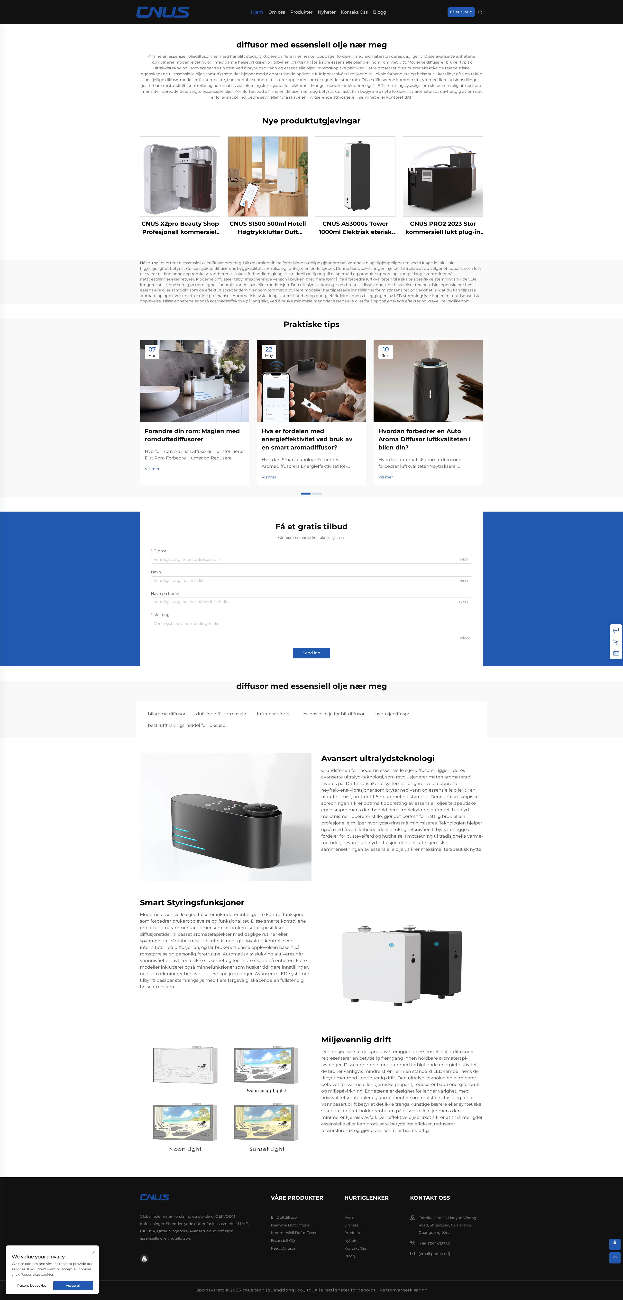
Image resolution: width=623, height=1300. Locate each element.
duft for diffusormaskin (221, 714)
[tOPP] (615, 1257)
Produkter (301, 12)
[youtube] (144, 1258)
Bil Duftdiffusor (284, 1217)
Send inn (311, 653)
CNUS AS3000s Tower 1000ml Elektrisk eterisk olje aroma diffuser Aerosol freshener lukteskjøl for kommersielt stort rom (355, 228)
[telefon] (616, 642)
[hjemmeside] (163, 11)
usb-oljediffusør (392, 714)
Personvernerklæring (403, 1290)
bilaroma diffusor (166, 714)
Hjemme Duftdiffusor (290, 1225)
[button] (306, 494)
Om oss (276, 12)
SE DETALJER (180, 176)
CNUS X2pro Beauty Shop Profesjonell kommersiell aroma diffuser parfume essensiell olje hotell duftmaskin (180, 228)
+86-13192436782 (434, 1243)
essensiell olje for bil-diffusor (333, 714)
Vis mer (152, 469)
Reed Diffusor (283, 1248)
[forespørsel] (616, 630)
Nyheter (327, 12)
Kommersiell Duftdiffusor (294, 1232)
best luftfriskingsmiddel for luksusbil (188, 725)
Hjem (257, 12)
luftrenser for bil (274, 714)
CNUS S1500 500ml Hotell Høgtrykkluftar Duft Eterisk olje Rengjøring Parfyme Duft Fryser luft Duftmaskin (267, 228)
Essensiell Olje (283, 1240)
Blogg (379, 12)
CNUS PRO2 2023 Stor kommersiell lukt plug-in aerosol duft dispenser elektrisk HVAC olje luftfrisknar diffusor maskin (442, 228)
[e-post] (616, 653)
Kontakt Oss (354, 12)
